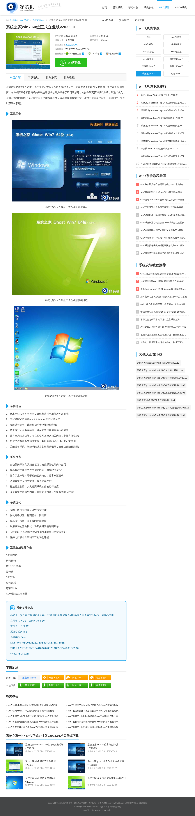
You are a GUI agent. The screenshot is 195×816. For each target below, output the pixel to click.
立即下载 (74, 63)
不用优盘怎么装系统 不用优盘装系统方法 (159, 319)
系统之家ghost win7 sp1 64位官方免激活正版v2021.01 (163, 407)
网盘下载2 (77, 677)
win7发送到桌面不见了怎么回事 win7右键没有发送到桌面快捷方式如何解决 (94, 710)
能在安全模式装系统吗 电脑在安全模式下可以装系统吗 (164, 342)
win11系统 (107, 20)
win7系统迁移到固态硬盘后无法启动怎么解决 (161, 230)
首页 (104, 7)
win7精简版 (148, 59)
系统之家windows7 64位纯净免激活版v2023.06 (44, 746)
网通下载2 (101, 685)
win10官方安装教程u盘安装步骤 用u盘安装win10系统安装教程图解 (164, 273)
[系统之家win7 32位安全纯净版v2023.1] (76, 782)
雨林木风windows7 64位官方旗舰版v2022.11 (162, 118)
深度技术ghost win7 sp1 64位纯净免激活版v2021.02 (165, 110)
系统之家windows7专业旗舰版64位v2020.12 (158, 363)
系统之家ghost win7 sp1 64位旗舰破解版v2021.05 (165, 125)
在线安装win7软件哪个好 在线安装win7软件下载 (163, 327)
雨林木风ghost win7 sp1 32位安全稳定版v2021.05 (165, 156)
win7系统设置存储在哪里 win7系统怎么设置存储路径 (164, 222)
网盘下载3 (101, 677)
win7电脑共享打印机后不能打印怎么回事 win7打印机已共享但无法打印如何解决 (164, 238)
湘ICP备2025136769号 (101, 810)
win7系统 (164, 7)
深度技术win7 (148, 66)
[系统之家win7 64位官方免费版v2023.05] (76, 749)
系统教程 (149, 7)
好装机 (13, 20)
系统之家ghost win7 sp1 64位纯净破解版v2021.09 (161, 385)
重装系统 (117, 7)
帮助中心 (133, 7)
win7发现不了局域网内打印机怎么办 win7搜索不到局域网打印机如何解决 (94, 705)
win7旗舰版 (176, 44)
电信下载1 (30, 685)
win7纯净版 (148, 51)
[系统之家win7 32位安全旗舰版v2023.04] (14, 766)
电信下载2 (54, 685)
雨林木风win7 (176, 59)
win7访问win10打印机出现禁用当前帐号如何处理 (31, 710)
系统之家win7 (39, 20)
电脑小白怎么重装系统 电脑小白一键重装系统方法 (164, 335)
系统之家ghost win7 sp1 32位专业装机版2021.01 (160, 370)
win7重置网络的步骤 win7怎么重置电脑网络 (161, 192)
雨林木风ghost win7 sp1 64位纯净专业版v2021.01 (165, 133)
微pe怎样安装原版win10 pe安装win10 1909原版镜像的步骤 (164, 312)
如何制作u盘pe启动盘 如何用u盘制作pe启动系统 (163, 296)
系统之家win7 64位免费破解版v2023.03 (40, 780)
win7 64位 (148, 44)
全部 (148, 37)
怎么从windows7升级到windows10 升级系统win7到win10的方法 (164, 289)
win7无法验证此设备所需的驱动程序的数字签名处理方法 (164, 207)
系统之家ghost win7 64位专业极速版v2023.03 (105, 763)
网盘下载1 (54, 677)
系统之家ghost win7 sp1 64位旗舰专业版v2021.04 (165, 103)
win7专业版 (176, 51)
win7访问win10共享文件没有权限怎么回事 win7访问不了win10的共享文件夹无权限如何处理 (34, 705)
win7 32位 (176, 37)
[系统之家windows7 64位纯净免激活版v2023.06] (14, 749)
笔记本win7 (176, 73)
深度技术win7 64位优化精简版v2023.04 (160, 148)
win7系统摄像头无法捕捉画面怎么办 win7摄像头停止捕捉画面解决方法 (164, 245)
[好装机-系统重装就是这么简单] (35, 7)
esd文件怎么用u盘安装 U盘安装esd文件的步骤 (162, 304)
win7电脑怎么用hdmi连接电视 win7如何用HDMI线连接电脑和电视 (94, 716)
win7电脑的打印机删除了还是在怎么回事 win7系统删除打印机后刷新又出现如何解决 (164, 253)
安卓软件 (139, 20)
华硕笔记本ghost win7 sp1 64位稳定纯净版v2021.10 (165, 164)
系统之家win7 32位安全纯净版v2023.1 (106, 778)
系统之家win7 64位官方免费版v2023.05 (102, 746)
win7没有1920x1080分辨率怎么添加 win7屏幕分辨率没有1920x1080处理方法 (164, 199)
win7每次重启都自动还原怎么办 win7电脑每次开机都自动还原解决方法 (34, 721)
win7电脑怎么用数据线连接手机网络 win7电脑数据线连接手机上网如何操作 (94, 727)
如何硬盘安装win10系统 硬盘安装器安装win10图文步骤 (164, 281)
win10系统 (181, 7)
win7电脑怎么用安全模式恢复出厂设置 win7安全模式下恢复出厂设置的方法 (34, 716)
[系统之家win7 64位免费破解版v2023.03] (14, 782)
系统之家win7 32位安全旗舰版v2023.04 (40, 763)
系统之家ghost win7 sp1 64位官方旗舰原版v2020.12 (162, 378)
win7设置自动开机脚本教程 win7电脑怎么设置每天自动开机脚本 (164, 215)
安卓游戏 (124, 20)
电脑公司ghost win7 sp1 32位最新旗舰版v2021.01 (165, 141)
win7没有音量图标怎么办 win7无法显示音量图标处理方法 (34, 727)
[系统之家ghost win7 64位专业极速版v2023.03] (76, 766)
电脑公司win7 (176, 66)
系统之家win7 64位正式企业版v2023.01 (160, 95)
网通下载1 (77, 685)
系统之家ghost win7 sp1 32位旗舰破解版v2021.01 (161, 415)
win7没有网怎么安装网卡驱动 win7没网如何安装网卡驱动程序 (94, 721)
